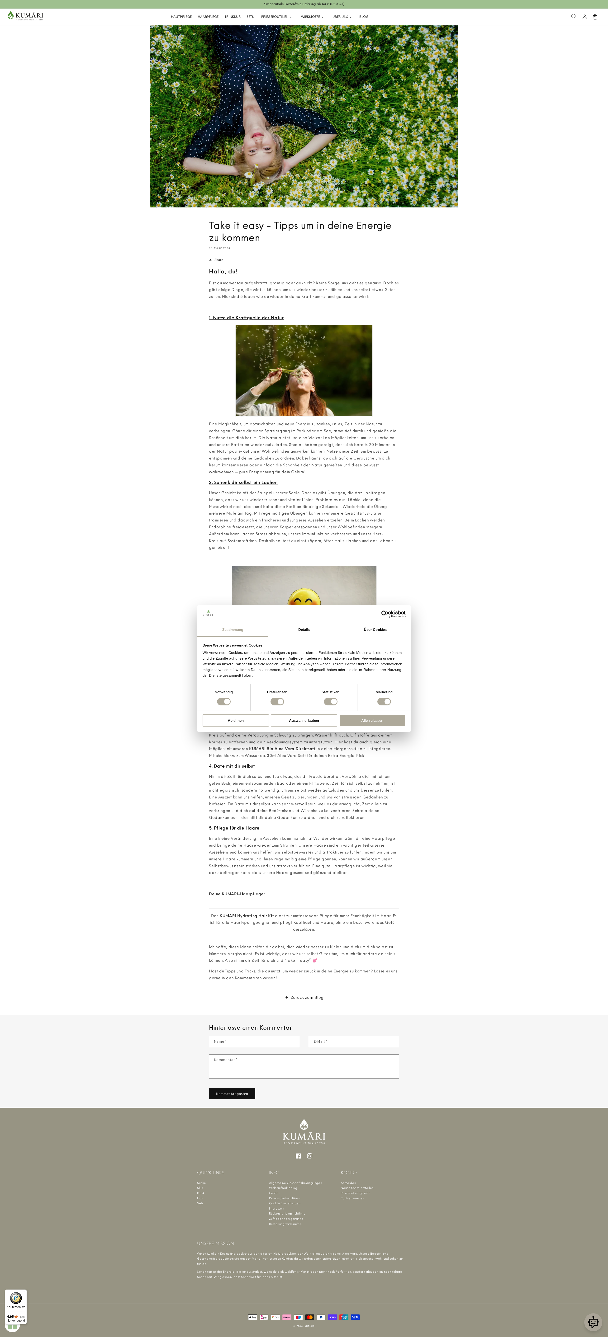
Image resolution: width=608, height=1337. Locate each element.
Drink (201, 1193)
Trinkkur (233, 17)
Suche (201, 1183)
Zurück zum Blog (307, 997)
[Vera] (593, 1322)
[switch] (277, 701)
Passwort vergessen (355, 1193)
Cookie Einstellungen (285, 1203)
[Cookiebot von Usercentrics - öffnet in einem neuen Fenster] (385, 614)
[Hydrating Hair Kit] (304, 908)
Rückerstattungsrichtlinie (287, 1213)
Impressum (276, 1208)
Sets (250, 17)
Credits (274, 1193)
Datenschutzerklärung (285, 1198)
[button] (574, 17)
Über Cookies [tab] (375, 630)
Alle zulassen (372, 720)
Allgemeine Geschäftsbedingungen (295, 1183)
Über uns (340, 17)
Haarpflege (208, 17)
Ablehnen (236, 720)
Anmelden (348, 1183)
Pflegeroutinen (275, 17)
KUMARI (310, 1326)
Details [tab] (304, 630)
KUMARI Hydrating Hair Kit (247, 916)
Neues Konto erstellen (357, 1188)
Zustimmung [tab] (232, 630)
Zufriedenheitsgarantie (286, 1218)
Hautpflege (181, 17)
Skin (200, 1188)
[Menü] (24, 1292)
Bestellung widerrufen (285, 1224)
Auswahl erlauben (304, 720)
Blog (364, 17)
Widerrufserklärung (283, 1188)
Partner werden (352, 1198)
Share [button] (218, 260)
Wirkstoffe (311, 17)
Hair (200, 1198)
